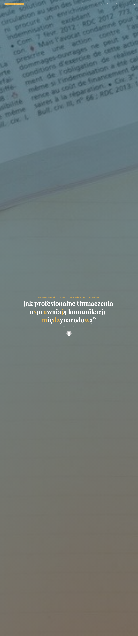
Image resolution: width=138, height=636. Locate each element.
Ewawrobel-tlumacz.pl (13, 4)
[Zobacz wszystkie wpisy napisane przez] (69, 333)
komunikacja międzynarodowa (47, 297)
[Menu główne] (133, 4)
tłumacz (62, 297)
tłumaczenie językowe (74, 297)
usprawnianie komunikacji (91, 297)
